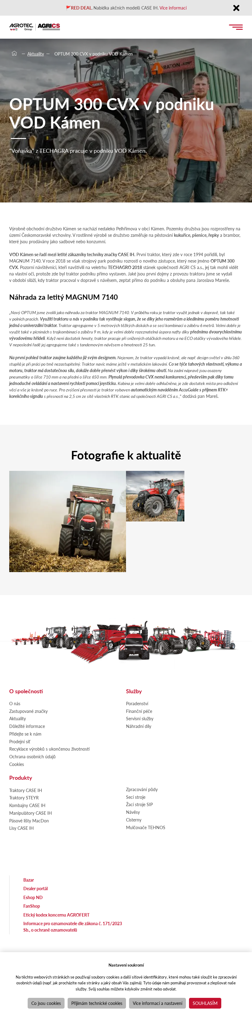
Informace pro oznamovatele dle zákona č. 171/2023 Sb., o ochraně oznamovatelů (72, 926)
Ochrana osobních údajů (32, 756)
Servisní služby (139, 718)
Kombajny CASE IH (27, 805)
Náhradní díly (138, 726)
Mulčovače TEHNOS (145, 827)
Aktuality (35, 54)
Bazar (28, 880)
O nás (14, 703)
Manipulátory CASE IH (30, 813)
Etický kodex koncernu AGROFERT (56, 915)
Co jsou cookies (46, 1003)
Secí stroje (135, 797)
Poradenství (137, 703)
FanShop (31, 906)
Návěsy (133, 812)
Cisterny (133, 820)
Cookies (16, 764)
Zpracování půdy (142, 789)
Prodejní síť (19, 741)
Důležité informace (27, 726)
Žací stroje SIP (139, 804)
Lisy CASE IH (21, 828)
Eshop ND (33, 897)
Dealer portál (35, 888)
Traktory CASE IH (25, 790)
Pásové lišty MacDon (29, 820)
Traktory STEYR (24, 797)
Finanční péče (139, 711)
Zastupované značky (28, 711)
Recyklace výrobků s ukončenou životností (49, 749)
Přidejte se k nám (25, 734)
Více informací (173, 8)
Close (236, 8)
